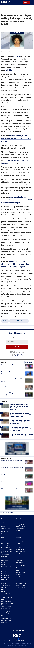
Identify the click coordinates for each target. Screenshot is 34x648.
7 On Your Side (19, 542)
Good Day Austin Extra (7, 549)
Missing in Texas (20, 549)
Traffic (3, 523)
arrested (16, 56)
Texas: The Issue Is (21, 545)
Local (2, 521)
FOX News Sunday (6, 532)
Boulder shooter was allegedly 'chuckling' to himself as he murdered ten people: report (16, 264)
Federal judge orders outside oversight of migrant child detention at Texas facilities (21, 428)
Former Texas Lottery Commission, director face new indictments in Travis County (20, 421)
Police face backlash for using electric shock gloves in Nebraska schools (12, 372)
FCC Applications (5, 577)
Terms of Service (18, 355)
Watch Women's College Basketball (6, 617)
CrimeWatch (19, 540)
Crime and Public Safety (19, 321)
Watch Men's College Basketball (6, 614)
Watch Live (26, 2)
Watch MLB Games (6, 606)
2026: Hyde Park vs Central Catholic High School (11, 489)
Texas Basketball (5, 593)
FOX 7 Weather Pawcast (19, 563)
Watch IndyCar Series (6, 612)
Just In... (4, 362)
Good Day (19, 519)
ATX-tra (18, 553)
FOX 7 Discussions (20, 551)
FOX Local (4, 538)
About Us (4, 560)
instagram (17, 630)
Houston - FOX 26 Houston (20, 588)
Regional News (21, 583)
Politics (3, 526)
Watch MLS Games (6, 622)
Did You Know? (19, 576)
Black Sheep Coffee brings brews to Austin (11, 460)
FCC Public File (5, 575)
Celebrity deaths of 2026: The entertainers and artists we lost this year (11, 386)
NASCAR (3, 591)
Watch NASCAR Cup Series (6, 609)
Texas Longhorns (5, 585)
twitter (14, 630)
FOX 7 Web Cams (20, 572)
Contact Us (4, 564)
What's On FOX (5, 562)
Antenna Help (4, 579)
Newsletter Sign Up (6, 566)
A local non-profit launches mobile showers (12, 474)
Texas (2, 525)
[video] (29, 462)
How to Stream (5, 540)
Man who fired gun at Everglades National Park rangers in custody (16, 138)
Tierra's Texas (4, 542)
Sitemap (3, 533)
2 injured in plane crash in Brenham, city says (12, 364)
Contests (18, 530)
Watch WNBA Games (6, 620)
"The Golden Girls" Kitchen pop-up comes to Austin (12, 468)
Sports (3, 583)
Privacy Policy (18, 354)
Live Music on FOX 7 (21, 526)
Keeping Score (19, 523)
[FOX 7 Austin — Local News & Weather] (5, 2)
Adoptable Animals (20, 528)
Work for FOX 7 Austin (7, 570)
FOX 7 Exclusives (21, 538)
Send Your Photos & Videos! (21, 569)
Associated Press (15, 27)
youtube (20, 630)
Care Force (18, 547)
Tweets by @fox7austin (7, 512)
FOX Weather (19, 574)
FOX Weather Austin (6, 547)
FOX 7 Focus (19, 544)
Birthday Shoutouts (21, 521)
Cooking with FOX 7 (21, 525)
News (3, 519)
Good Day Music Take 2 (7, 552)
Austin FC (3, 587)
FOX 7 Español (5, 544)
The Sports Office (5, 545)
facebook (11, 630)
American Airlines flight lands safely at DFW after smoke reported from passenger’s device (12, 380)
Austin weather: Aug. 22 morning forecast (11, 481)
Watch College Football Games (7, 604)
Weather (19, 560)
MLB (2, 589)
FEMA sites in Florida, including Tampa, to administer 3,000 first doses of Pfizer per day (16, 200)
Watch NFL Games (6, 601)
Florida (21, 27)
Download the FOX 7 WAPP (21, 566)
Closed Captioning (6, 573)
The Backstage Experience (5, 555)
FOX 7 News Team (6, 568)
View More (28, 362)
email (23, 630)
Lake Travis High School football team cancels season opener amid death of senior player (20, 414)
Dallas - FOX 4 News (21, 585)
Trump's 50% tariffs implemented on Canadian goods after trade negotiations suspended (11, 394)
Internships (4, 572)
